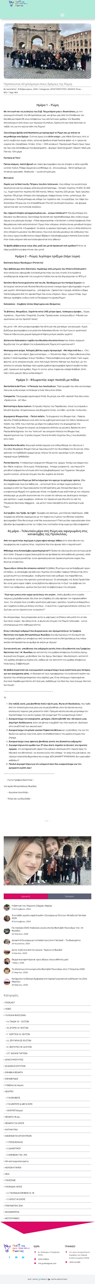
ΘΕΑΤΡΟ (9, 1091)
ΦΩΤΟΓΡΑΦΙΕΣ (12, 1218)
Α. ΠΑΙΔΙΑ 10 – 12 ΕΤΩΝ (18, 1021)
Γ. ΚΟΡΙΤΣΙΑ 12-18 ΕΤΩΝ (18, 1034)
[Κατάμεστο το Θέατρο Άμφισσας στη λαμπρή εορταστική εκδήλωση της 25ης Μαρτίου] (7, 980)
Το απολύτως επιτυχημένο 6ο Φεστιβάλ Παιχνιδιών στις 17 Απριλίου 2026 (48, 969)
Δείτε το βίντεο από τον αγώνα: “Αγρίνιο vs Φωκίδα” (37, 949)
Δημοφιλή (25, 896)
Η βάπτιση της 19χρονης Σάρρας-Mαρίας (32, 905)
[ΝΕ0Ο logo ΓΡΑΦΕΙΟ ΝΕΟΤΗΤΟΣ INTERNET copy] (16, 1244)
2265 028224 (43, 1259)
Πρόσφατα (69, 896)
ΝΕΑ (5, 92)
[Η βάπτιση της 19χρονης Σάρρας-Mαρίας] (7, 905)
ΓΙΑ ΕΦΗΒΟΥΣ (13, 1097)
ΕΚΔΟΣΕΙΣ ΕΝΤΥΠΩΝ (15, 1066)
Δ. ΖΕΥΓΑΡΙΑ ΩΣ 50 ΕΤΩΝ (19, 1040)
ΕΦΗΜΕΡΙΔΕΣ (11, 1078)
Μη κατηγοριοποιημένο (16, 1161)
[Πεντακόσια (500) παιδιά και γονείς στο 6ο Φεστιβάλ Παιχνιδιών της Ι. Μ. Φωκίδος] (7, 929)
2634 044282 (74, 1262)
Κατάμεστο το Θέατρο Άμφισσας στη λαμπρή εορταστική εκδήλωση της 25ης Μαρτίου (49, 980)
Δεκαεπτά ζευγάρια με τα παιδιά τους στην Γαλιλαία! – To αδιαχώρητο (46, 940)
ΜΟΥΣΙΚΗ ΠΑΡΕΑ (13, 1167)
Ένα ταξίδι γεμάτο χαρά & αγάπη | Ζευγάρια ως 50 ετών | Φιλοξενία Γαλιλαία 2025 (49, 917)
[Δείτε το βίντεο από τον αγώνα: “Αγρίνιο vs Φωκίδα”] (7, 949)
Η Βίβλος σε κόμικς (14, 1085)
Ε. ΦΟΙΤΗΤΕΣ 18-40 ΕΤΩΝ (19, 1046)
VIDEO (8, 1008)
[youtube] (16, 1257)
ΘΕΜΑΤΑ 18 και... (75, 89)
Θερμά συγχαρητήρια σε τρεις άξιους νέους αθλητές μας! (40, 959)
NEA (16, 92)
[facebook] (9, 1257)
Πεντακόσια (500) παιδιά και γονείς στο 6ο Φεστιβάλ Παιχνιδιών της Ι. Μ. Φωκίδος (47, 929)
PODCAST (10, 1002)
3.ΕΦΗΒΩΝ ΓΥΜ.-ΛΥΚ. (17, 1154)
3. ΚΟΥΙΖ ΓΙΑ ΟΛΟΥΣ (16, 1199)
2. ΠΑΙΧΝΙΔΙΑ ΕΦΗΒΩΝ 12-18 (20, 1193)
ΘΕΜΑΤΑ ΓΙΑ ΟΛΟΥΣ (14, 1123)
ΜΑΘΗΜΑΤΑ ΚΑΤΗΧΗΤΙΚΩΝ (18, 1135)
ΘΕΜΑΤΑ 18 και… (13, 1116)
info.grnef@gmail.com (47, 1263)
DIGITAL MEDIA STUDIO (59, 1279)
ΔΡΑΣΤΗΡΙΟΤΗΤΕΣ (58, 89)
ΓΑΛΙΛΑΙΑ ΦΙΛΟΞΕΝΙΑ (15, 1015)
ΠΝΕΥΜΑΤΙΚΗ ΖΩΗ (14, 1205)
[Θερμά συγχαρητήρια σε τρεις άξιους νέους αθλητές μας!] (7, 959)
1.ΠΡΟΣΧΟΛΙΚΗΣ (15, 1142)
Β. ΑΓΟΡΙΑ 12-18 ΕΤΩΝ (17, 1027)
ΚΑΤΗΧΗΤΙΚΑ (11, 1129)
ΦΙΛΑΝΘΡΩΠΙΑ (12, 1211)
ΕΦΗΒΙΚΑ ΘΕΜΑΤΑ (14, 1072)
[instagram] (23, 1257)
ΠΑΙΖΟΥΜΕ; (10, 1180)
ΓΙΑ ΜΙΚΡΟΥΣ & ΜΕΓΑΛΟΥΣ (20, 1104)
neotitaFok (11, 89)
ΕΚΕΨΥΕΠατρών (15, 1110)
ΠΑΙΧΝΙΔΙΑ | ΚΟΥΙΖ (13, 1186)
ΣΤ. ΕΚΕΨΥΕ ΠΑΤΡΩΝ (17, 1053)
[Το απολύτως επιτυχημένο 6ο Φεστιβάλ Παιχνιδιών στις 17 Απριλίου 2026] (7, 969)
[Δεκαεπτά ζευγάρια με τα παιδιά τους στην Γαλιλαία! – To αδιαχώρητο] (7, 940)
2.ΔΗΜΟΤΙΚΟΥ (14, 1148)
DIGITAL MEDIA (39, 1279)
